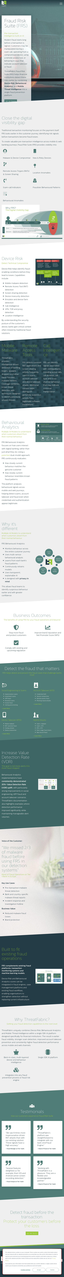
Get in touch (11, 101)
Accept (39, 1270)
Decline (52, 1270)
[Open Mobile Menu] (61, 4)
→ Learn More (6, 708)
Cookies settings (25, 1270)
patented (6, 455)
